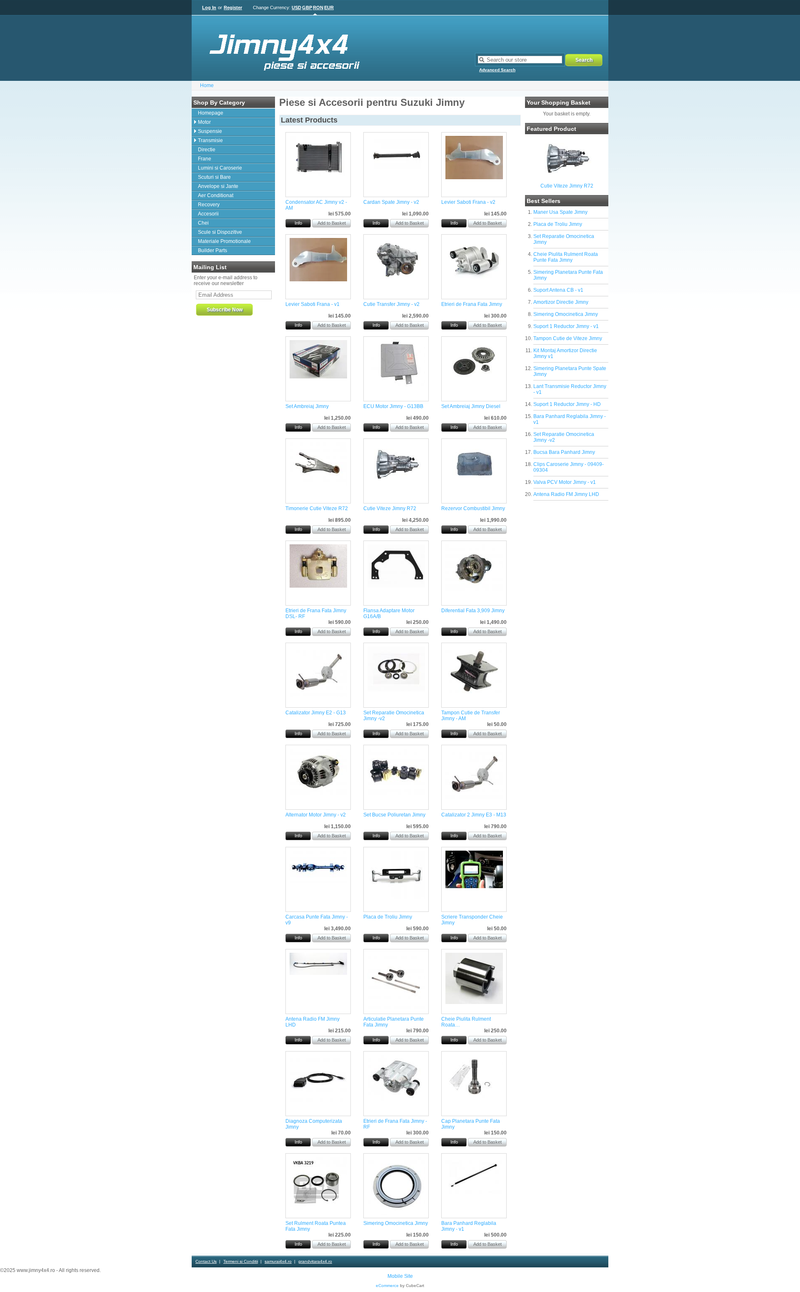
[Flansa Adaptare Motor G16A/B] (396, 586)
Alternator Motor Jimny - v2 (315, 815)
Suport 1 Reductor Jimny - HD (567, 404)
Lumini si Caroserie (220, 168)
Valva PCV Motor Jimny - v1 (564, 482)
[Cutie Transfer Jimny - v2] (396, 280)
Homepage (210, 113)
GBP (307, 7)
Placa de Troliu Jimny (557, 224)
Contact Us (206, 1261)
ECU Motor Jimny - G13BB (393, 406)
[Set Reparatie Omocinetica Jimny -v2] (396, 690)
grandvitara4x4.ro (315, 1261)
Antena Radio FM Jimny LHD (566, 494)
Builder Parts (212, 250)
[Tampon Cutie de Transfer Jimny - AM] (474, 695)
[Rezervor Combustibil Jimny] (474, 484)
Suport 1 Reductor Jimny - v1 (566, 326)
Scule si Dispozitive (220, 232)
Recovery (209, 205)
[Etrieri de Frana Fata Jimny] (474, 280)
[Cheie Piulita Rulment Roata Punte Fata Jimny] (474, 1002)
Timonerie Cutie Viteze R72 (316, 508)
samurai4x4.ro (278, 1261)
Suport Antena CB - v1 (558, 290)
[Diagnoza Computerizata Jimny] (318, 1101)
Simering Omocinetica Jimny (565, 314)
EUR (329, 7)
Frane (204, 159)
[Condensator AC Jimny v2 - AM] (318, 177)
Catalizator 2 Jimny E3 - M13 (473, 815)
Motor (204, 122)
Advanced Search (497, 70)
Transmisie (210, 140)
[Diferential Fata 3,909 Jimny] (474, 589)
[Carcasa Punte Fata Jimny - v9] (318, 881)
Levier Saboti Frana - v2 (468, 202)
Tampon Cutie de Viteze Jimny (567, 338)
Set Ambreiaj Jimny (307, 406)
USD (296, 7)
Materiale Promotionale (224, 241)
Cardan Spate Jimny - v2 (391, 202)
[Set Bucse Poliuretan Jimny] (396, 793)
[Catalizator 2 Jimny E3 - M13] (474, 797)
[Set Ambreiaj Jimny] (318, 377)
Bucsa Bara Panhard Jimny (564, 452)
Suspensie (210, 131)
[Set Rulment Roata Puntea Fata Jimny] (318, 1208)
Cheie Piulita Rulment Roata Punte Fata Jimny (565, 257)
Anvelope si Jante (218, 186)
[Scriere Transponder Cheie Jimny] (474, 886)
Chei (203, 223)
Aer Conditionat (215, 195)
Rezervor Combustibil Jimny (473, 508)
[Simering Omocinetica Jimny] (396, 1213)
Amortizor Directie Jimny (560, 302)
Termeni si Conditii (240, 1261)
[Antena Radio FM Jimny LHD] (318, 973)
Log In (209, 7)
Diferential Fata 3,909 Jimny (473, 610)
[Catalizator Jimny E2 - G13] (318, 695)
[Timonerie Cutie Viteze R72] (318, 484)
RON (318, 7)
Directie (206, 150)
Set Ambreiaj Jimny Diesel (470, 406)
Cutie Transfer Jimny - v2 (391, 304)
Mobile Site (400, 1276)
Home (207, 85)
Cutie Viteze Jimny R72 (566, 186)
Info (298, 222)
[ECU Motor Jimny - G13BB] (396, 385)
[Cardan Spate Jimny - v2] (396, 171)
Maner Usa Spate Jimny (560, 212)
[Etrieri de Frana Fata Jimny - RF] (396, 1099)
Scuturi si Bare (214, 177)
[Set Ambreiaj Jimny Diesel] (474, 382)
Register (233, 7)
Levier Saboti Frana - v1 (312, 304)
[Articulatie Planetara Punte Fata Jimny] (396, 1009)
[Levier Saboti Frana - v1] (318, 280)
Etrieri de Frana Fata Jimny (471, 304)
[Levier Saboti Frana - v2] (474, 177)
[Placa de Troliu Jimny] (396, 897)
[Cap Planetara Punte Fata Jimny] (474, 1097)
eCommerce (387, 1285)
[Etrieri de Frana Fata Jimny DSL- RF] (318, 586)
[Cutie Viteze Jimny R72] (566, 178)
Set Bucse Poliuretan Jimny (394, 815)
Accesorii (208, 214)
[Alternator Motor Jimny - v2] (318, 793)
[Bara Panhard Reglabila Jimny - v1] (474, 1196)
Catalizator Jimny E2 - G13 (315, 713)
